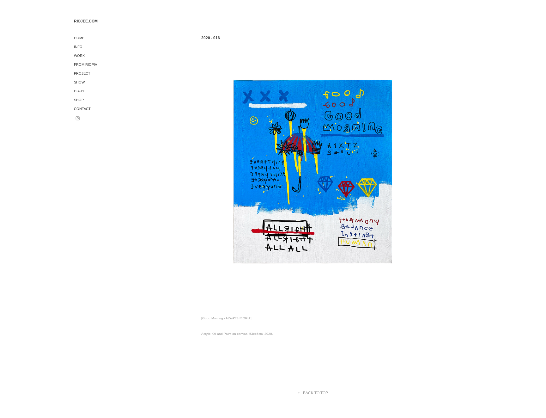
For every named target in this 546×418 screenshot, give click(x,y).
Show (79, 82)
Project (82, 73)
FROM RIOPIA (85, 64)
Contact (82, 109)
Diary (79, 91)
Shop (79, 100)
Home (79, 38)
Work (79, 56)
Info (78, 47)
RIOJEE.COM (86, 21)
